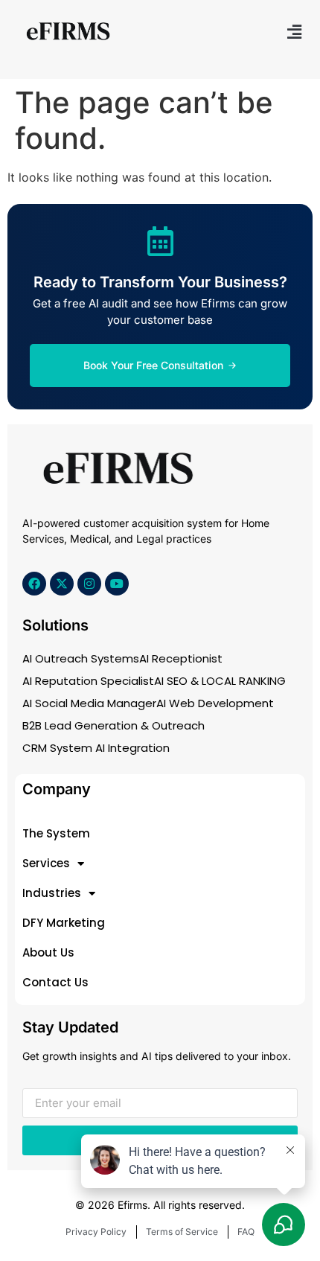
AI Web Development (215, 703)
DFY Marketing (63, 922)
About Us (48, 952)
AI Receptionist (181, 658)
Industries (51, 893)
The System (56, 833)
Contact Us (55, 982)
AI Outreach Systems (80, 658)
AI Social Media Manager (89, 703)
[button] (294, 31)
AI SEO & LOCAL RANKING (220, 681)
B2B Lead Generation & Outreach (113, 725)
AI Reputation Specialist (88, 681)
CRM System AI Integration (96, 748)
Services (46, 863)
